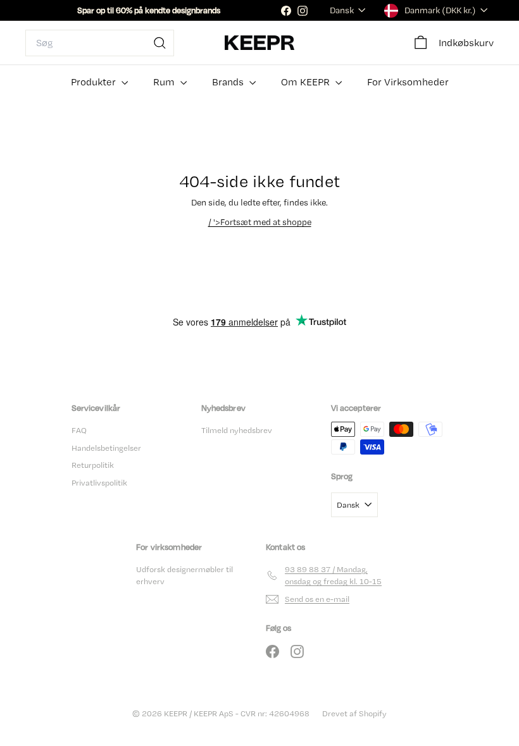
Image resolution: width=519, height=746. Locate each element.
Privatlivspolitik (99, 482)
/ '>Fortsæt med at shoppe (259, 222)
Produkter (94, 82)
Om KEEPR (306, 82)
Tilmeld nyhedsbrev (236, 430)
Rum (165, 82)
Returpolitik (93, 465)
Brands (229, 82)
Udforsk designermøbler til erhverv (184, 575)
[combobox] (99, 43)
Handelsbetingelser (106, 448)
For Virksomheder (408, 82)
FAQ (79, 430)
